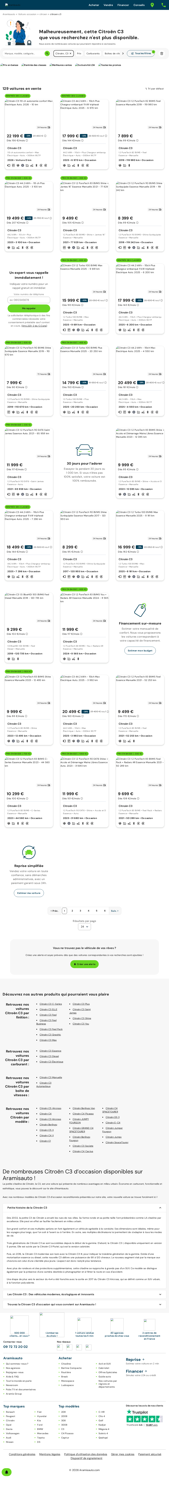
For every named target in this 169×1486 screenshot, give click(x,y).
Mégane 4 (104, 1429)
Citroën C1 (45, 1140)
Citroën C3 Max (48, 1040)
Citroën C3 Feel (48, 1014)
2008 (64, 1416)
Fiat (39, 1411)
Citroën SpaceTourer (117, 1142)
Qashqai (103, 1437)
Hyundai (42, 1416)
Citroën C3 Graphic (50, 1034)
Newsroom (12, 1385)
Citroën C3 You (81, 1023)
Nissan (10, 1441)
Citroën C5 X (47, 1130)
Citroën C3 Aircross (50, 1119)
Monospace (67, 1380)
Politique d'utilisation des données (85, 1454)
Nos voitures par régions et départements (108, 1383)
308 (63, 1420)
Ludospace (67, 1385)
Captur (65, 1437)
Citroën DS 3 (112, 1117)
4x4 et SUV (105, 1363)
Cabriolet (104, 1368)
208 (63, 1411)
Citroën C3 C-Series (51, 1003)
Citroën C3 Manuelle (51, 1077)
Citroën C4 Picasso (83, 1113)
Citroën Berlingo (48, 1124)
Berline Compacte (71, 1368)
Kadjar (102, 1424)
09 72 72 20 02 (15, 1347)
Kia (39, 1420)
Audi (8, 1437)
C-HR (102, 1411)
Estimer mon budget (140, 650)
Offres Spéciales (108, 1372)
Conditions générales (22, 1454)
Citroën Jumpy (114, 1136)
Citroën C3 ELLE (48, 1009)
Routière (66, 1372)
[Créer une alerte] (7, 1472)
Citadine (66, 1363)
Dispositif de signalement (86, 1458)
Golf (101, 1420)
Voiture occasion (27, 14)
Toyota (41, 1437)
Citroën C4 (46, 1113)
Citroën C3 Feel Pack (51, 1029)
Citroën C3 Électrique (51, 1061)
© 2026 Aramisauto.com (84, 1470)
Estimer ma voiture (28, 893)
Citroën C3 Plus (81, 1003)
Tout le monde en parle (19, 1380)
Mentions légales (49, 1454)
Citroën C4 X (47, 1135)
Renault (10, 1411)
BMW (40, 1429)
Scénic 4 (103, 1433)
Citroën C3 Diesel (49, 1056)
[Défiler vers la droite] (123, 53)
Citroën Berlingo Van (84, 1108)
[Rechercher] (47, 53)
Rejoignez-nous (15, 1372)
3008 (64, 1424)
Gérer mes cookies (122, 1454)
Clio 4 (102, 1416)
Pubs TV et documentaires (21, 1389)
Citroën (10, 1420)
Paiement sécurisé (149, 1454)
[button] (70, 53)
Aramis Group (14, 1393)
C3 (62, 1429)
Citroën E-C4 (113, 1122)
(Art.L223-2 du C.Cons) (34, 325)
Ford (39, 1424)
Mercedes (42, 1433)
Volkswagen (12, 1433)
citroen (43, 14)
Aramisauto (9, 14)
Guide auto (105, 1376)
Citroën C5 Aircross (50, 1108)
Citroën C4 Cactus (83, 1151)
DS (38, 1441)
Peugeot (10, 1416)
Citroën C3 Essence (50, 1050)
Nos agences (13, 1368)
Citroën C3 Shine (82, 1018)
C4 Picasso (67, 1433)
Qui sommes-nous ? (17, 1363)
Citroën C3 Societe (83, 1145)
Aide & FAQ (12, 1376)
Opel (8, 1424)
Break (64, 1376)
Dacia (9, 1429)
